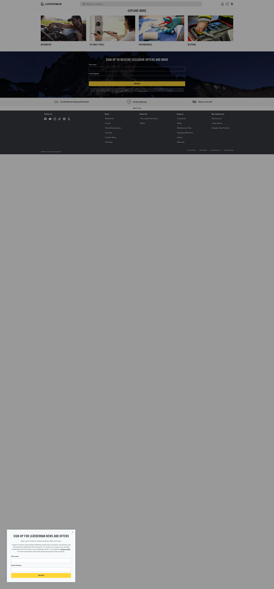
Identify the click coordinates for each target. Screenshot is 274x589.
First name (15, 556)
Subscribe (41, 575)
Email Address (16, 565)
